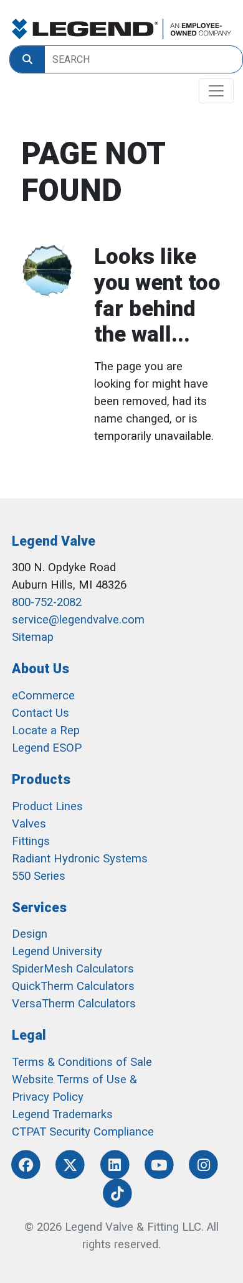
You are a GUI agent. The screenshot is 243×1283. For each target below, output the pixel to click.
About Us (40, 668)
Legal (29, 1035)
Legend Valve (53, 541)
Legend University (57, 951)
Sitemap (33, 637)
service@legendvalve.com (78, 620)
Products (41, 779)
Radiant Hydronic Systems (80, 858)
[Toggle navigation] (216, 90)
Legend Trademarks (62, 1114)
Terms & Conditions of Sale (82, 1062)
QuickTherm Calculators (73, 986)
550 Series (38, 876)
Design (29, 934)
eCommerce (43, 695)
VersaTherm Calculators (74, 1003)
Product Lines (47, 806)
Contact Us (40, 713)
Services (39, 907)
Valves (29, 824)
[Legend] (121, 29)
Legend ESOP (47, 748)
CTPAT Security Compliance (83, 1132)
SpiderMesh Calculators (73, 969)
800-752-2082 (47, 602)
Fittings (31, 841)
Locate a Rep (46, 730)
